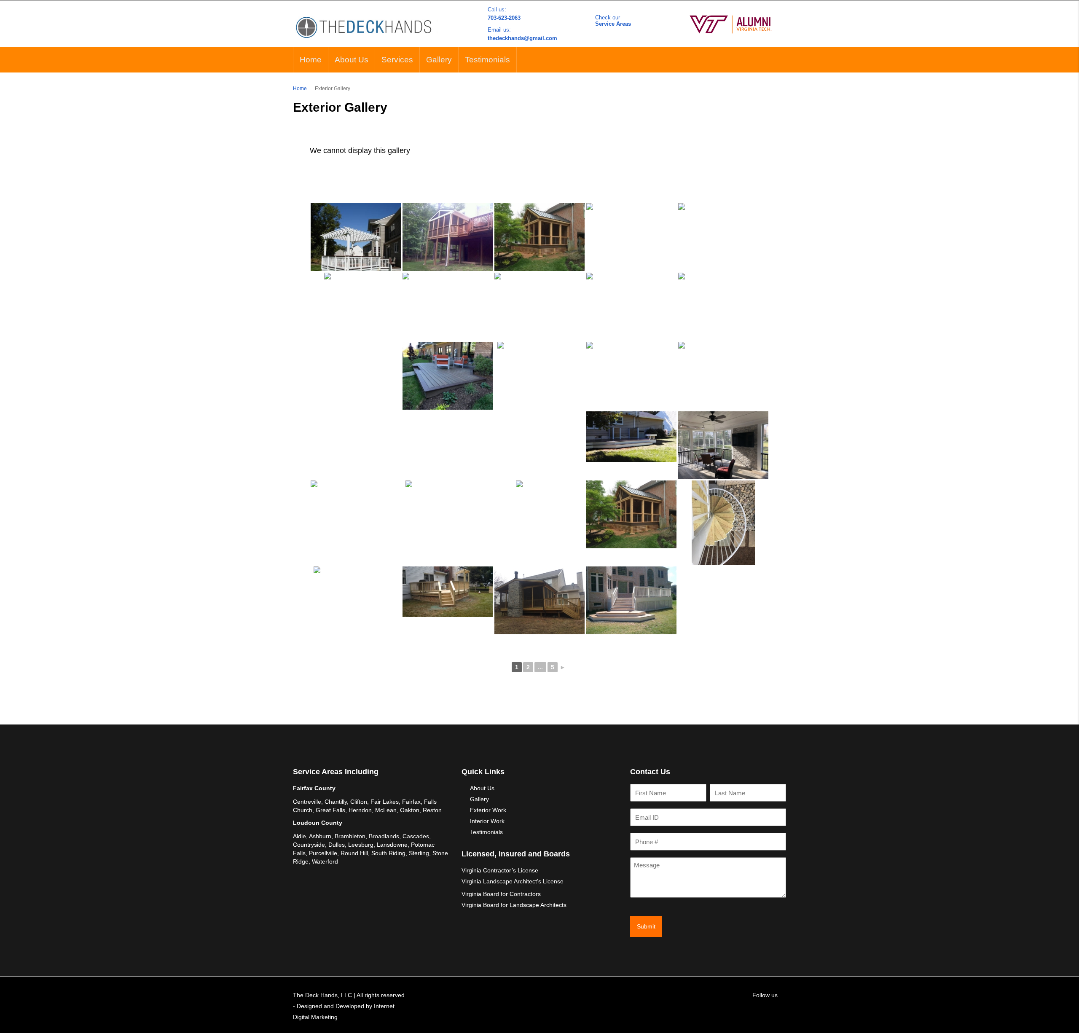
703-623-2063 (504, 18)
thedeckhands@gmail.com (522, 38)
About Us (351, 59)
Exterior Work (488, 810)
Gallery (439, 59)
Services (397, 59)
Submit (646, 926)
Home (311, 59)
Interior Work (487, 821)
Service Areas (613, 24)
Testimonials (487, 59)
